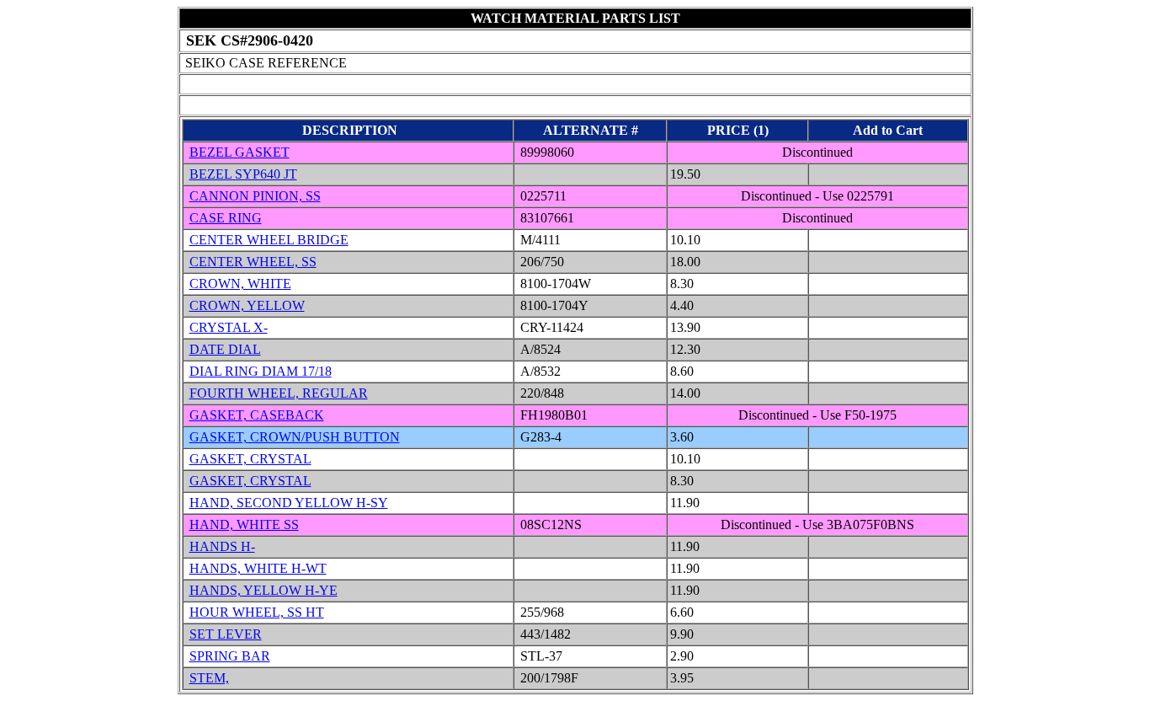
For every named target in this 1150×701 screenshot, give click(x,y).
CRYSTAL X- (228, 327)
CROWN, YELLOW (247, 305)
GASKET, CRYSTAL (250, 459)
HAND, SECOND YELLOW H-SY (288, 502)
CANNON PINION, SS (255, 196)
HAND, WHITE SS (244, 524)
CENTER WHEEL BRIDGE (269, 240)
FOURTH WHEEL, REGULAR (278, 393)
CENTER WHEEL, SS (253, 261)
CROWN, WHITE (240, 283)
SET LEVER (225, 634)
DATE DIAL (225, 349)
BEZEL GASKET (239, 152)
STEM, (209, 678)
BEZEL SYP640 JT (243, 174)
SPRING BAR (229, 656)
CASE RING (225, 218)
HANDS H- (222, 546)
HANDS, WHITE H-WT (258, 568)
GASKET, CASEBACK (256, 415)
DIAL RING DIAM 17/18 (260, 371)
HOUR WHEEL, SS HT (256, 612)
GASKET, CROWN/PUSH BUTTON (294, 437)
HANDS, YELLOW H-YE (263, 590)
